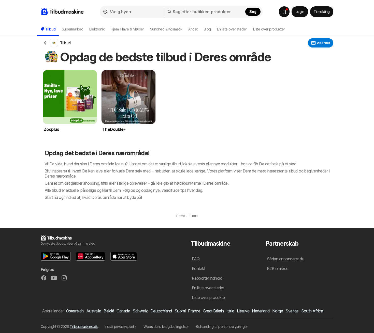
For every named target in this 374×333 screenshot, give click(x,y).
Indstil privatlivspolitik (120, 326)
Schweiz (140, 310)
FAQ (195, 258)
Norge (277, 310)
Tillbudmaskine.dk (84, 326)
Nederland (260, 310)
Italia (230, 310)
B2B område (278, 268)
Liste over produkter (269, 29)
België (109, 310)
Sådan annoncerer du (285, 258)
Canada (123, 310)
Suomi (180, 310)
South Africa (312, 310)
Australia (93, 310)
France (194, 310)
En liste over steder (232, 29)
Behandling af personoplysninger (222, 326)
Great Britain (213, 310)
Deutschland (161, 310)
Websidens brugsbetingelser (166, 326)
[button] (56, 256)
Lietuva (243, 310)
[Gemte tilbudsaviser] (284, 11)
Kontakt (198, 268)
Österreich (75, 310)
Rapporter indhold (207, 278)
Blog (207, 29)
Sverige (291, 310)
